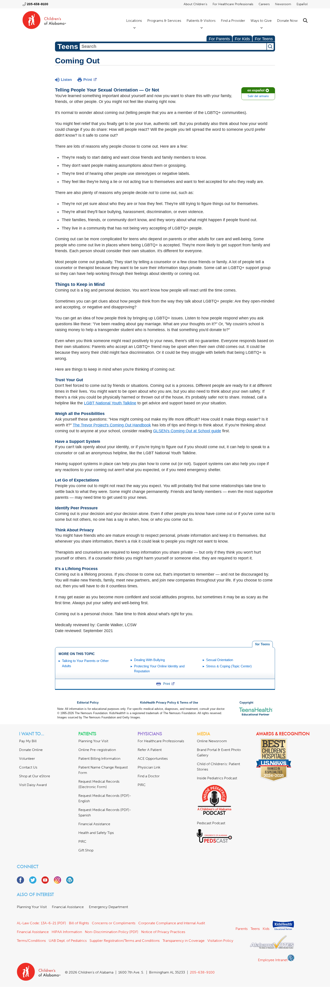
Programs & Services (164, 20)
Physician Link (149, 767)
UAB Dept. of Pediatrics (68, 940)
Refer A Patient (150, 750)
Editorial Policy (88, 702)
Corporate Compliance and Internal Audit (171, 923)
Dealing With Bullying (149, 660)
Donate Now (287, 20)
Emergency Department (108, 907)
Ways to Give (261, 20)
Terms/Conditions (31, 940)
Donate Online (31, 750)
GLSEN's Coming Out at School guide (187, 431)
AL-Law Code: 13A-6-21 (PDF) (41, 923)
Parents (241, 929)
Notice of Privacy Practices (163, 932)
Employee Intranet (273, 960)
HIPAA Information (67, 932)
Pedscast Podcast (211, 823)
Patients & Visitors (201, 20)
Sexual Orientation (219, 660)
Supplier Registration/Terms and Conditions (125, 940)
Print (87, 80)
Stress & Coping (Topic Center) (229, 666)
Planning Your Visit (93, 741)
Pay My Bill (28, 741)
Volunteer (27, 758)
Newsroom (283, 4)
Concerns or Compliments (113, 923)
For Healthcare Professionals (233, 4)
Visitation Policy (220, 940)
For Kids (242, 39)
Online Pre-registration (97, 750)
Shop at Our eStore (34, 776)
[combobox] (173, 46)
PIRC (82, 841)
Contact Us (28, 767)
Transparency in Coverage (184, 940)
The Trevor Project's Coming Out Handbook (112, 425)
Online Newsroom (212, 741)
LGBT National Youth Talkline (110, 403)
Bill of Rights (79, 923)
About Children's (195, 4)
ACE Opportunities (153, 758)
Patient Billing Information (99, 758)
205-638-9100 (37, 4)
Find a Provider (233, 20)
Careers (264, 4)
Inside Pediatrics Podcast (217, 778)
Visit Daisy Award (33, 785)
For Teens (264, 39)
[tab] (262, 644)
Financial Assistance (94, 824)
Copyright (246, 702)
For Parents (219, 39)
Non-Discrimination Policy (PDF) (111, 932)
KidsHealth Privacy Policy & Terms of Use (169, 702)
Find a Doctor (149, 776)
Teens (255, 929)
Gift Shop (85, 850)
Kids (266, 929)
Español (302, 4)
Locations (134, 20)
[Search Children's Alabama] (305, 20)
